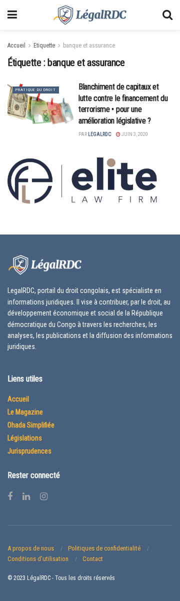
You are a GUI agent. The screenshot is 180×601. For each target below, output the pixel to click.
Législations (25, 438)
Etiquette (44, 45)
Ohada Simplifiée (31, 425)
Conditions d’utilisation (38, 558)
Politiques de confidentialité (104, 548)
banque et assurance (89, 45)
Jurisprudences (30, 451)
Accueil (17, 45)
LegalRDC (99, 134)
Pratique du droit (36, 90)
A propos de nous (31, 548)
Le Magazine (25, 412)
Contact (92, 558)
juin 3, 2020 (134, 134)
